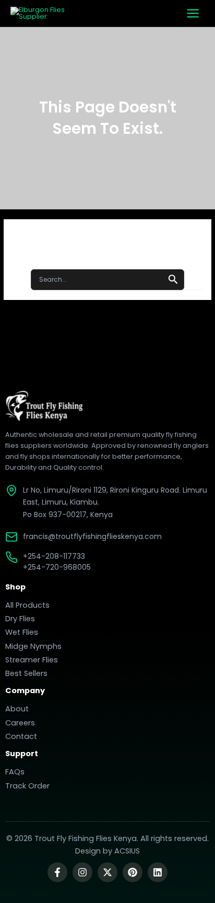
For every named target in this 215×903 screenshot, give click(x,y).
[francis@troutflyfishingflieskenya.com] (11, 537)
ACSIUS (127, 851)
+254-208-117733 (54, 556)
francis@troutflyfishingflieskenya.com (92, 536)
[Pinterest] (132, 872)
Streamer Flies (31, 660)
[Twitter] (107, 872)
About (17, 709)
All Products (27, 605)
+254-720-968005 (57, 567)
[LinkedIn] (158, 872)
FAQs (15, 772)
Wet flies (21, 632)
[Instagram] (82, 872)
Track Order (27, 786)
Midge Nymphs (33, 646)
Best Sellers (26, 673)
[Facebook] (57, 872)
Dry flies (20, 618)
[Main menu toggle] (193, 13)
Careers (20, 723)
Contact (21, 736)
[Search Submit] (173, 278)
